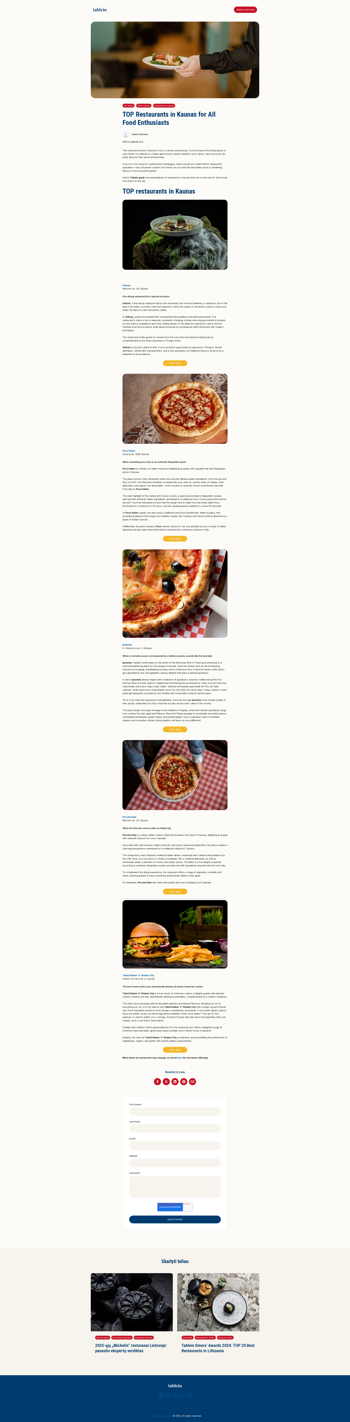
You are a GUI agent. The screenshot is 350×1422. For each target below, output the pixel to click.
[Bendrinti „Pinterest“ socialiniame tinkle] (183, 1081)
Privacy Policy (156, 1415)
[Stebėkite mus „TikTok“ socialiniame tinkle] (189, 1395)
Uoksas (126, 285)
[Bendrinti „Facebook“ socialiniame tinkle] (157, 1081)
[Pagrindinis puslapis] (100, 9)
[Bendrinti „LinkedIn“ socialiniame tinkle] (175, 1081)
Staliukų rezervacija (245, 9)
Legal (168, 1415)
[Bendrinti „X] (166, 1081)
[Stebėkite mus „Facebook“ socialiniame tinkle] (168, 1395)
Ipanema (127, 644)
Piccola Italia (129, 817)
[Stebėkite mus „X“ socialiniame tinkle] (175, 1395)
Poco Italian (128, 450)
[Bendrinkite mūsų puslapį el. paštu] (192, 1081)
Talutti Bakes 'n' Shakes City (138, 975)
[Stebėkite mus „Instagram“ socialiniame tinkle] (182, 1395)
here (179, 1057)
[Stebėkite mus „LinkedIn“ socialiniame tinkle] (161, 1395)
